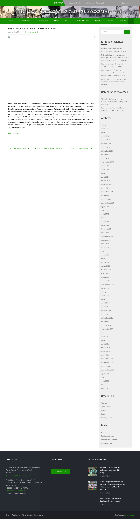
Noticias (110, 21)
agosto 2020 (105, 373)
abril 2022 (105, 303)
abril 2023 (105, 262)
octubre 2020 (106, 366)
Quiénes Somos (25, 21)
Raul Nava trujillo (107, 108)
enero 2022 (105, 314)
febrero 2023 (106, 270)
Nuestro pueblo (42, 21)
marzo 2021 (105, 347)
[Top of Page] (133, 514)
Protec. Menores (83, 21)
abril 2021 (105, 344)
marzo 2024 (105, 225)
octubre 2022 (106, 281)
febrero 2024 (106, 229)
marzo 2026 (105, 140)
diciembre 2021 (107, 318)
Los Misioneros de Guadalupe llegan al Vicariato (114, 101)
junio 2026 (105, 129)
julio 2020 (104, 377)
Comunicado (106, 407)
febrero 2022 (106, 310)
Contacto (122, 21)
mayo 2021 (105, 340)
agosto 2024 (105, 206)
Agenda (98, 21)
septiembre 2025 (107, 162)
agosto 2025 (105, 166)
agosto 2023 (105, 247)
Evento (103, 410)
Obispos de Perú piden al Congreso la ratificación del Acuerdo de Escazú (35, 148)
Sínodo (67, 21)
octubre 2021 (106, 325)
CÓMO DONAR (60, 471)
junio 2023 (105, 255)
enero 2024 (105, 232)
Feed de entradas (107, 436)
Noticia (103, 414)
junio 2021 (105, 336)
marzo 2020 (105, 388)
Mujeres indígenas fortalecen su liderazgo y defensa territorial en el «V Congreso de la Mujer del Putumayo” (115, 57)
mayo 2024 (105, 218)
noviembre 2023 (107, 240)
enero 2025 (105, 188)
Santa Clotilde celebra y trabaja (82, 148)
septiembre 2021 (107, 329)
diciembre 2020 (107, 359)
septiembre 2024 (107, 203)
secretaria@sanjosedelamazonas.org (20, 475)
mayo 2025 (105, 173)
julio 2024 (104, 210)
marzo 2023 (105, 266)
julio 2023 (104, 251)
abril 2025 (105, 177)
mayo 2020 (105, 385)
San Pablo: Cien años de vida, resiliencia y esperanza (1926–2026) (111, 470)
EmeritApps (129, 515)
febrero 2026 (106, 143)
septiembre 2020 (107, 370)
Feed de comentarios (109, 440)
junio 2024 (105, 214)
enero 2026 (105, 147)
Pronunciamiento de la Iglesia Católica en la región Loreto (110, 500)
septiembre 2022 (107, 284)
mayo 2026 (105, 132)
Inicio (11, 21)
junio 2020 (105, 381)
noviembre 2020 (107, 362)
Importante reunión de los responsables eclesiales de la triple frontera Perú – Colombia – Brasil (114, 73)
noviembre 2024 (107, 195)
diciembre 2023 (107, 236)
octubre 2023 (106, 244)
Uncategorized (13, 133)
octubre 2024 (106, 199)
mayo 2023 (105, 258)
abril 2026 (105, 136)
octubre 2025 (106, 158)
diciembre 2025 (107, 151)
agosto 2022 (106, 288)
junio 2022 (105, 296)
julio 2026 (104, 125)
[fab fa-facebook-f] (132, 3)
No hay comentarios (31, 32)
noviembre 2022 (107, 277)
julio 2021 (104, 333)
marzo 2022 (105, 307)
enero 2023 (105, 273)
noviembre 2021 (107, 322)
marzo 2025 (105, 181)
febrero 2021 (106, 351)
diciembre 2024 (107, 192)
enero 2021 (105, 355)
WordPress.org (106, 443)
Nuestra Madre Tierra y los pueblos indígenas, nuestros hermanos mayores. (114, 82)
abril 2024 (105, 221)
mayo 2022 (105, 299)
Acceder (104, 432)
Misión (56, 21)
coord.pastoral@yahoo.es (15, 490)
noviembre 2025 (107, 155)
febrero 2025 (106, 184)
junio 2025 (105, 169)
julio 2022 (104, 292)
